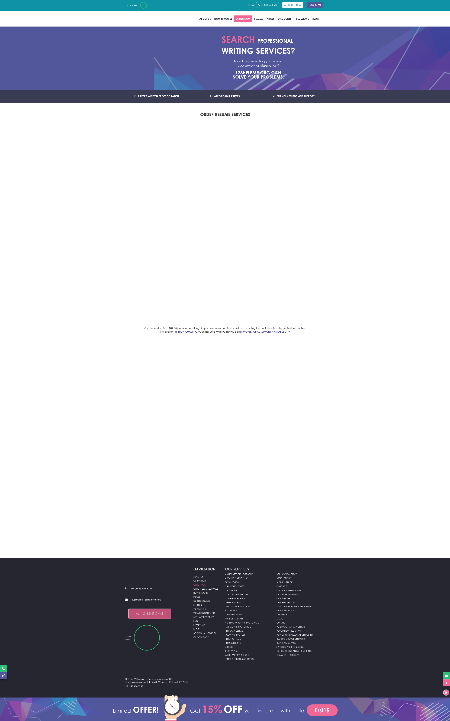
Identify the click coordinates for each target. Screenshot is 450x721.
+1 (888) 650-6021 (269, 5)
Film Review (231, 610)
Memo (280, 618)
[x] (225, 707)
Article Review (284, 578)
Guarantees (200, 609)
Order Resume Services (205, 588)
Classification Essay (236, 594)
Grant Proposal (286, 610)
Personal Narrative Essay (291, 626)
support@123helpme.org (146, 599)
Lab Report (282, 614)
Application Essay (287, 574)
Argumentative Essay (236, 578)
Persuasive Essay (234, 630)
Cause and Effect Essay (290, 590)
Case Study (231, 590)
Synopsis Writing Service (290, 647)
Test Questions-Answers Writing (294, 651)
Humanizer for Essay (288, 655)
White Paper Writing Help (238, 655)
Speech (229, 647)
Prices (270, 18)
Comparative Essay (287, 594)
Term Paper (231, 651)
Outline (281, 622)
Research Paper (233, 639)
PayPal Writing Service (238, 626)
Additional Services (204, 633)
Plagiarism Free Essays (289, 630)
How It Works (223, 18)
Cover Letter (283, 598)
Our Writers (199, 580)
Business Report (285, 582)
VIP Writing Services (204, 613)
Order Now (243, 18)
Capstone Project (235, 586)
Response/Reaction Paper (291, 639)
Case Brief (282, 586)
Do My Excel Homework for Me (294, 606)
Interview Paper (233, 614)
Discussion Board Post (238, 606)
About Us (205, 18)
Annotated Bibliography (239, 574)
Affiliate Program (203, 617)
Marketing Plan (234, 618)
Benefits (197, 605)
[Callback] (3, 675)
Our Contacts (201, 637)
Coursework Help (235, 598)
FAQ (195, 621)
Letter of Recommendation (240, 659)
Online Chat (153, 613)
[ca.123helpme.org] (152, 5)
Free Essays (302, 18)
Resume (258, 18)
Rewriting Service (286, 643)
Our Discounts (201, 601)
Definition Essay (234, 602)
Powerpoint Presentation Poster (295, 635)
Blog (315, 18)
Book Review (232, 582)
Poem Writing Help (235, 635)
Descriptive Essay (286, 602)
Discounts (284, 18)
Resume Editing (233, 643)
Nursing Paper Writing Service (242, 622)
